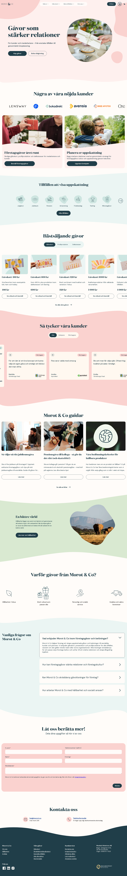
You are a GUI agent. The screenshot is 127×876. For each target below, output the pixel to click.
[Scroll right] (120, 200)
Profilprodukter (63, 244)
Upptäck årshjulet (82, 163)
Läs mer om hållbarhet (27, 535)
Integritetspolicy (70, 851)
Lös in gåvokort (70, 856)
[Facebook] (4, 868)
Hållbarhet (5, 851)
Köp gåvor (17, 53)
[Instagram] (13, 868)
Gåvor (45, 4)
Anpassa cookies (71, 859)
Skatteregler (38, 859)
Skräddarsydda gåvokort (42, 851)
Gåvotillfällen (68, 4)
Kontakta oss (69, 849)
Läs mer (21, 477)
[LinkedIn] (8, 868)
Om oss (80, 4)
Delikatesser (76, 244)
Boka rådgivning (37, 53)
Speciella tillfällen (39, 854)
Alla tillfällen (63, 213)
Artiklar (4, 854)
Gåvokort (55, 4)
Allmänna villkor (70, 854)
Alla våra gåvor (39, 856)
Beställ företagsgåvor (19, 163)
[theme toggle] (125, 4)
